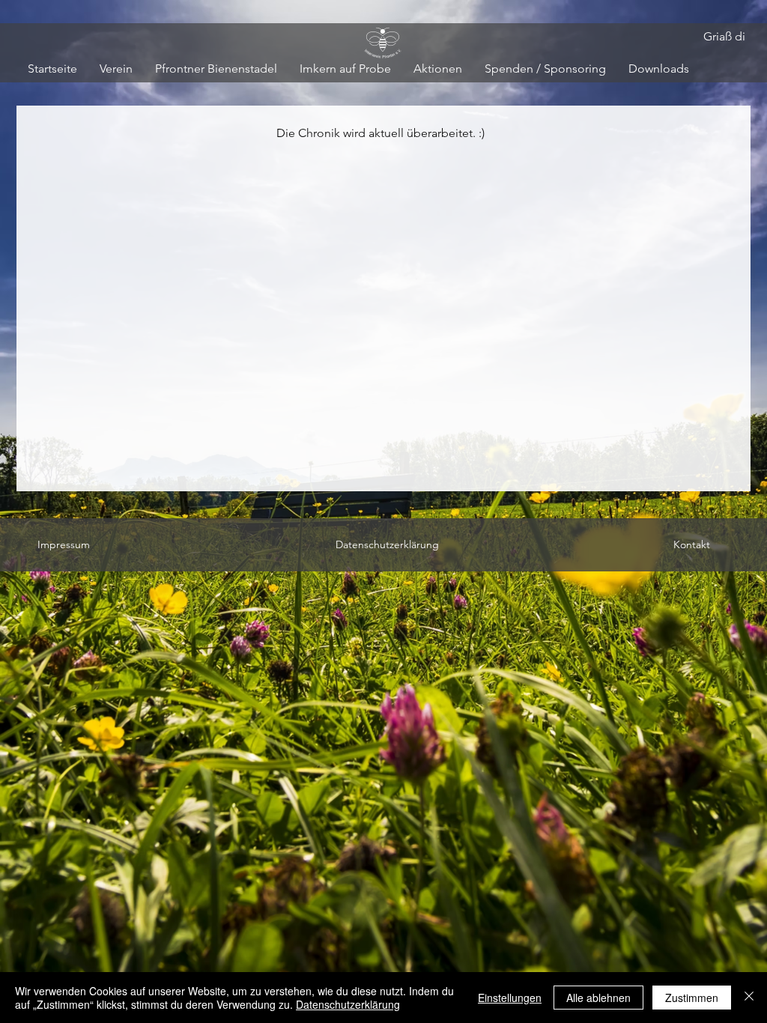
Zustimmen (691, 997)
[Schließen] (749, 997)
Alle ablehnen (598, 997)
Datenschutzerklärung (348, 1004)
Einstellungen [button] (510, 997)
